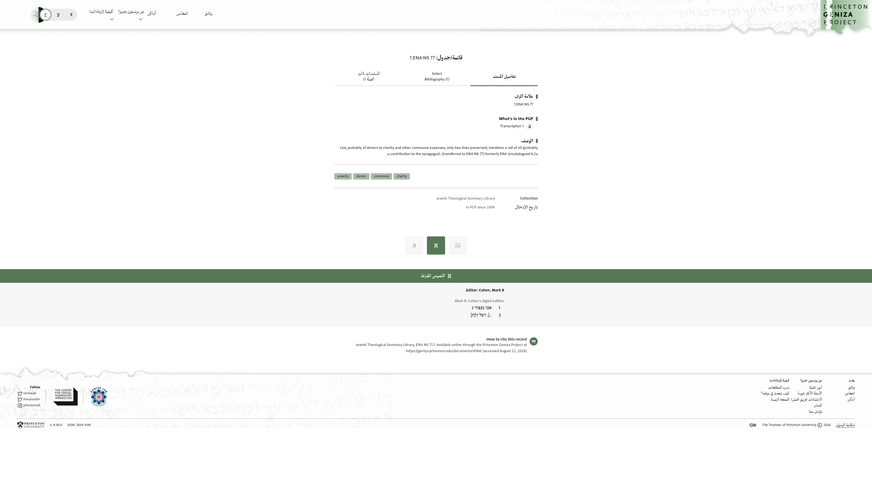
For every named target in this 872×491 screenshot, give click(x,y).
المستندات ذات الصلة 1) (369, 76)
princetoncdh (31, 405)
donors (361, 176)
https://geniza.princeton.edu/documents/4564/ (444, 351)
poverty (343, 176)
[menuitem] (218, 15)
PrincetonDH (31, 399)
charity (402, 176)
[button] (846, 17)
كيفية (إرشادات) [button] (101, 11)
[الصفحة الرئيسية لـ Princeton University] (31, 425)
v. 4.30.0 (56, 425)
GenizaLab (29, 393)
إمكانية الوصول (845, 425)
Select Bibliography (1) (437, 76)
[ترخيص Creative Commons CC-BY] (753, 425)
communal (381, 176)
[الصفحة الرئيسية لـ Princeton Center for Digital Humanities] (62, 396)
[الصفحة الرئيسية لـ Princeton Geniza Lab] (95, 396)
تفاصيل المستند (504, 76)
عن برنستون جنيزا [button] (131, 11)
